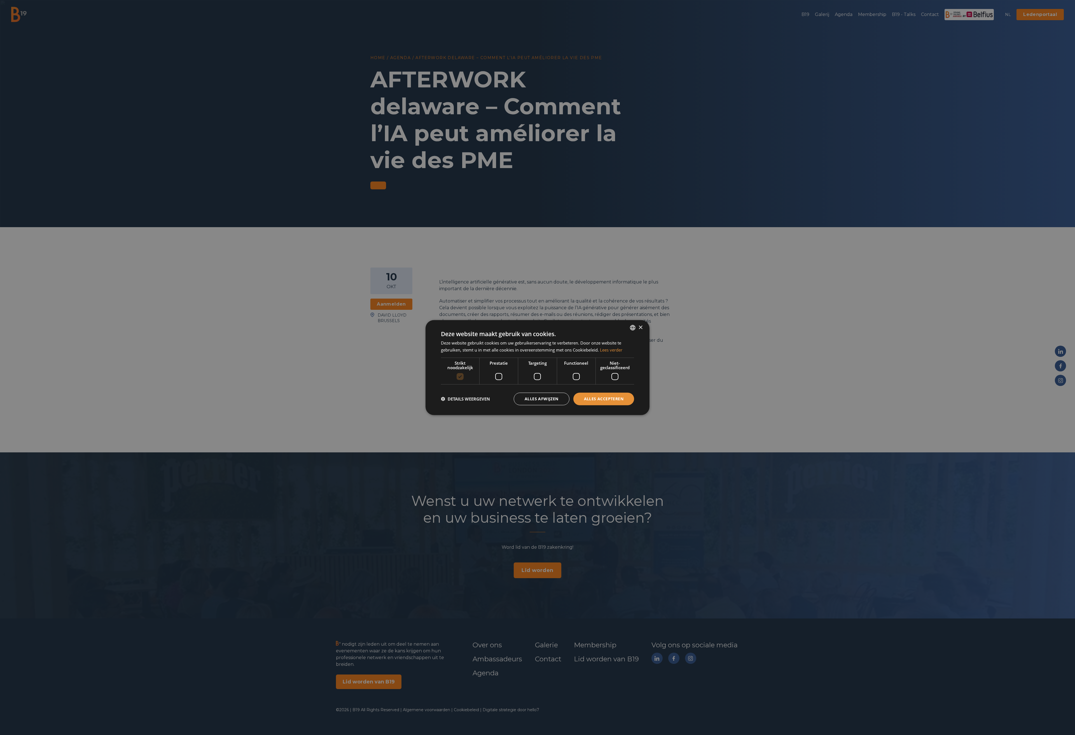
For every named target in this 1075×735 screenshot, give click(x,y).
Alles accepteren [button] (603, 398)
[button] (465, 399)
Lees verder (611, 350)
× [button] (640, 327)
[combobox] (632, 328)
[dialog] (537, 367)
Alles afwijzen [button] (541, 398)
